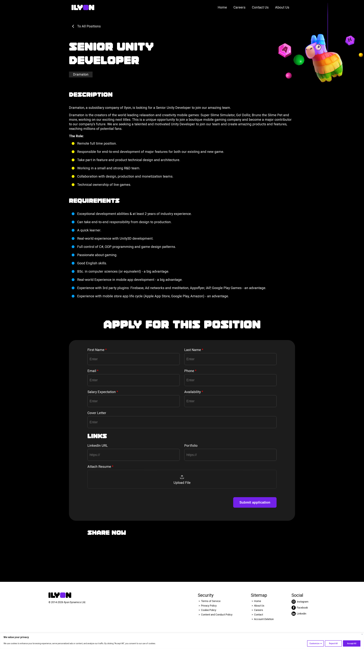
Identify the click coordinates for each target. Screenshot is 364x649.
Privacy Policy (209, 605)
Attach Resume (100, 466)
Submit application (254, 502)
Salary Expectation (102, 392)
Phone (190, 371)
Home (222, 7)
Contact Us (260, 7)
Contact (258, 614)
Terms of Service (211, 601)
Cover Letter (96, 413)
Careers (239, 7)
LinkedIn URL (97, 445)
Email (92, 371)
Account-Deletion (264, 619)
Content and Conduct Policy (217, 614)
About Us (282, 7)
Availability (193, 392)
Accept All (351, 643)
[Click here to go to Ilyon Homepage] (83, 7)
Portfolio (190, 445)
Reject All (333, 643)
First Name (97, 350)
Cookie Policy (208, 610)
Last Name (193, 350)
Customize (314, 643)
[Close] (362, 634)
